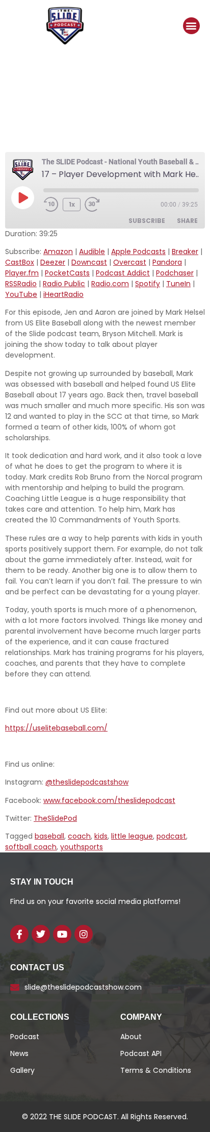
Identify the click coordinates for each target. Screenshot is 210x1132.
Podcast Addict (123, 273)
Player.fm (22, 273)
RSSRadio (21, 284)
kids (101, 836)
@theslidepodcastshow (86, 782)
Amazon (58, 251)
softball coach (31, 847)
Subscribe (146, 220)
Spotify (147, 284)
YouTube (21, 294)
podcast (171, 836)
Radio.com (110, 284)
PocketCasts (67, 273)
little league (132, 836)
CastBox (19, 262)
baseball (49, 836)
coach (79, 836)
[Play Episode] (22, 197)
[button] (191, 25)
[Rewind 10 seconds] (51, 204)
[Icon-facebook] (19, 934)
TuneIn (178, 284)
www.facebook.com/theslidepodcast (109, 800)
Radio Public (64, 284)
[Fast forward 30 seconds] (100, 204)
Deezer (52, 262)
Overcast (129, 262)
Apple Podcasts (138, 251)
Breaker (185, 251)
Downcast (89, 262)
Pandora (167, 262)
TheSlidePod (55, 818)
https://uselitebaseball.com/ (56, 728)
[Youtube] (62, 934)
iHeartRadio (63, 294)
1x (72, 204)
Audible (92, 251)
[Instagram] (83, 934)
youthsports (81, 847)
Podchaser (175, 273)
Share (187, 220)
